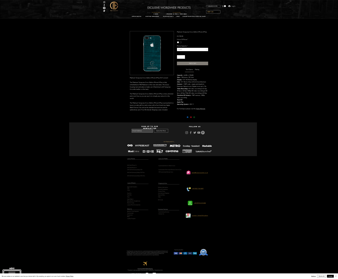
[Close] (336, 276)
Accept (330, 276)
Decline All (321, 276)
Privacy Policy (69, 276)
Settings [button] (313, 276)
